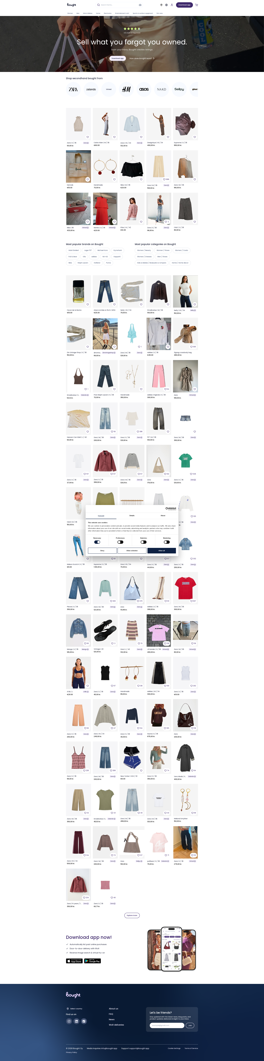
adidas (94, 256)
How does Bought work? (141, 58)
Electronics (107, 13)
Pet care (160, 13)
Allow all (162, 550)
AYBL (85, 692)
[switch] (120, 542)
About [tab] (163, 515)
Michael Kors (102, 250)
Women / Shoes (163, 250)
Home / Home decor (180, 263)
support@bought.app (139, 1048)
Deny (102, 550)
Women (70, 13)
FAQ (111, 1014)
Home (98, 13)
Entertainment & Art (122, 13)
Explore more (132, 915)
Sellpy (138, 861)
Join (190, 1025)
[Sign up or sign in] (172, 5)
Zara (85, 143)
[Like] (87, 137)
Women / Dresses (144, 256)
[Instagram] (69, 1021)
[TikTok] (84, 1021)
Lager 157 (88, 250)
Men (78, 13)
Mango (84, 649)
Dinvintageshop (108, 353)
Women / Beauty (144, 250)
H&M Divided (73, 250)
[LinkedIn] (76, 1021)
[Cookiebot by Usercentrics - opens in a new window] (167, 508)
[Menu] (166, 5)
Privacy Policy (71, 1052)
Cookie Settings (174, 1048)
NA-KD (105, 256)
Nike (70, 263)
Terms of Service (191, 1048)
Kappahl (117, 256)
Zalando (84, 395)
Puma (108, 263)
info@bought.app (109, 1048)
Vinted (84, 228)
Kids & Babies (87, 13)
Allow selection (132, 550)
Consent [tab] (101, 516)
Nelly (192, 310)
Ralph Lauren (83, 263)
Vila (84, 256)
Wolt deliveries (116, 1024)
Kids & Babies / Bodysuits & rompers (151, 263)
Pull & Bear (72, 256)
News (111, 1019)
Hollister (97, 263)
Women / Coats (181, 250)
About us (113, 1008)
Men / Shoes (162, 256)
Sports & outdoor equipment (143, 13)
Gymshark (117, 250)
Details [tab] (132, 515)
